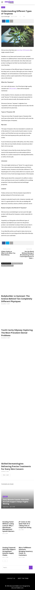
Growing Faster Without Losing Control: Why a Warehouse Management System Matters (8, 526)
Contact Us (11, 578)
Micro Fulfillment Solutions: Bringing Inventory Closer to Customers (26, 551)
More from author (17, 263)
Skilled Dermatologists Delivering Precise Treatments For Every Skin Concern (16, 466)
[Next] (6, 561)
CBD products (13, 88)
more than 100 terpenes (23, 50)
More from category (7, 265)
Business (5, 496)
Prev (4, 475)
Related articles (6, 263)
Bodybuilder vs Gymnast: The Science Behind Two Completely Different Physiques (16, 299)
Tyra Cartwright (5, 16)
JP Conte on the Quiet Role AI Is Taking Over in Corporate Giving (25, 524)
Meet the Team (23, 578)
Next (8, 475)
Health (3, 7)
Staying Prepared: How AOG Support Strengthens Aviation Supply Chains (9, 551)
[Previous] (3, 561)
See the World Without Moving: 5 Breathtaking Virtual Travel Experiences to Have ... (27, 255)
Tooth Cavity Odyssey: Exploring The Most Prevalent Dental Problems (17, 333)
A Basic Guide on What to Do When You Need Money (8, 253)
